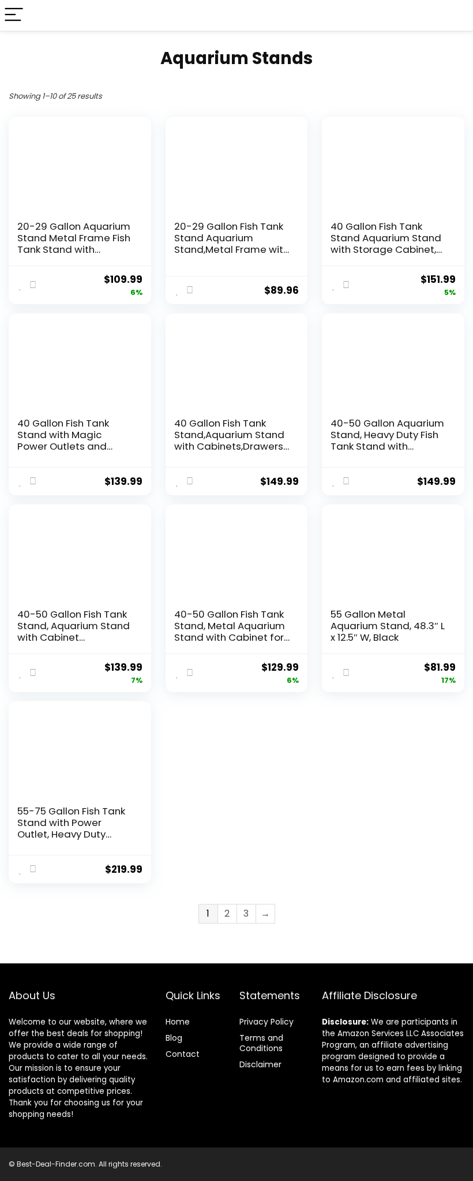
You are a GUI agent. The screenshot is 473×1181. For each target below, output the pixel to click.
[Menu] (14, 15)
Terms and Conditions (261, 1043)
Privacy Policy (266, 1021)
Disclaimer (260, 1064)
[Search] (455, 15)
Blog (174, 1038)
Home (178, 1021)
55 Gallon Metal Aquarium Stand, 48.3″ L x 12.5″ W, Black (388, 625)
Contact (183, 1054)
